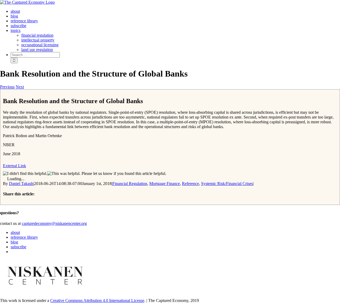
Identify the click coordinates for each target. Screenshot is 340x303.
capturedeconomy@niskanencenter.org (54, 223)
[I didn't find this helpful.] (25, 173)
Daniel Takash (21, 183)
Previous (7, 87)
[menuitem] (15, 11)
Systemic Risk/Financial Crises (227, 183)
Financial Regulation (129, 183)
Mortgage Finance (164, 183)
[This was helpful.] (63, 173)
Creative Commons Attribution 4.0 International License (97, 300)
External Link (14, 165)
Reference (190, 183)
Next (20, 87)
